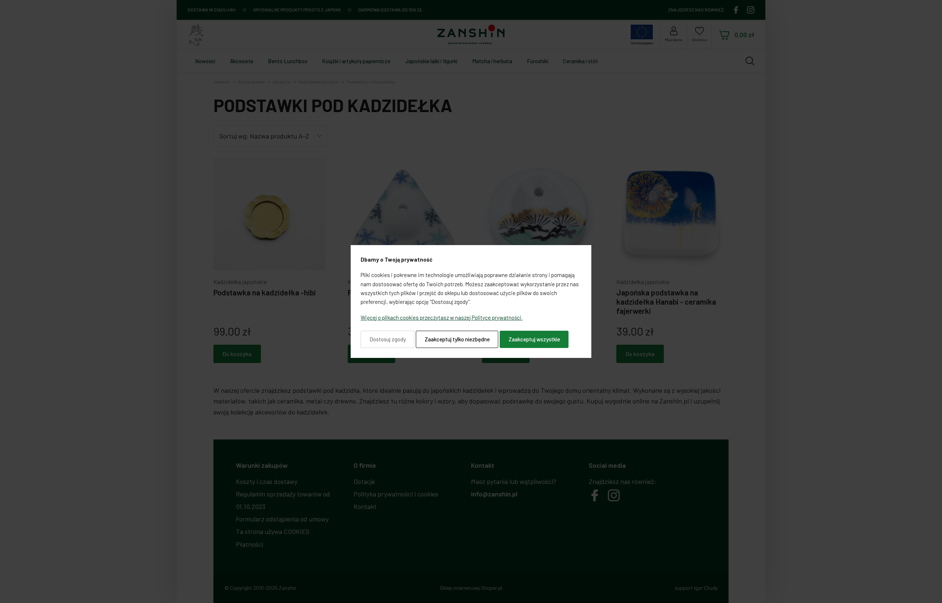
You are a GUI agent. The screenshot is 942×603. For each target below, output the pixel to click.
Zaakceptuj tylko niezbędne (457, 339)
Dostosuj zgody (387, 339)
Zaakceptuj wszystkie (534, 339)
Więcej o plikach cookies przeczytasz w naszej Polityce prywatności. (442, 317)
